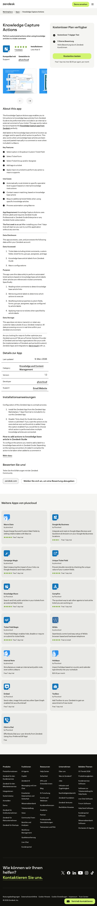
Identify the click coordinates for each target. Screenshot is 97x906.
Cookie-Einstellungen (59, 897)
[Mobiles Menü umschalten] (92, 4)
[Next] (29, 101)
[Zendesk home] (9, 4)
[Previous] (20, 101)
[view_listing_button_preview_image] (19, 81)
